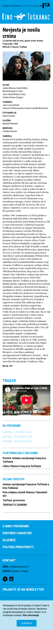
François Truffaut (18, 47)
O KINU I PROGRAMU (16, 526)
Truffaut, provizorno (14, 500)
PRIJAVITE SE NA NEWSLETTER (23, 589)
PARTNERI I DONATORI (17, 533)
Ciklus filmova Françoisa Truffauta (22, 466)
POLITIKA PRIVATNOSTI (18, 547)
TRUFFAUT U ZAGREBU (15, 504)
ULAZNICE (9, 540)
